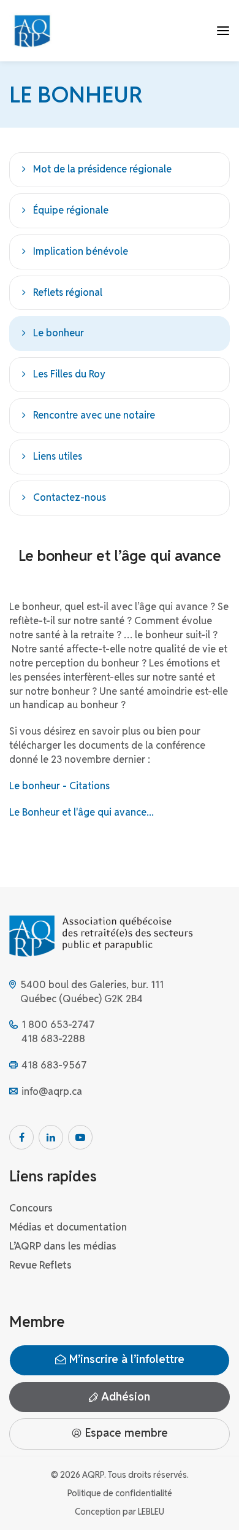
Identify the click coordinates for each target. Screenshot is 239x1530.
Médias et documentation (68, 1227)
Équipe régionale (70, 210)
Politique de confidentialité (119, 1493)
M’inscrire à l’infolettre (125, 1360)
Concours (31, 1208)
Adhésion (124, 1396)
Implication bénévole (80, 251)
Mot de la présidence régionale (102, 169)
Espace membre (125, 1433)
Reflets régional (67, 292)
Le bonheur (58, 332)
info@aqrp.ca (51, 1091)
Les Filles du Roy (69, 374)
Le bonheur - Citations (59, 785)
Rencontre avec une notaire (94, 415)
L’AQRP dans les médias (62, 1246)
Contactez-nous (69, 497)
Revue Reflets (40, 1265)
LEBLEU (151, 1511)
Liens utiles (57, 456)
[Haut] (217, 1508)
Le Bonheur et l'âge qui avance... (81, 812)
